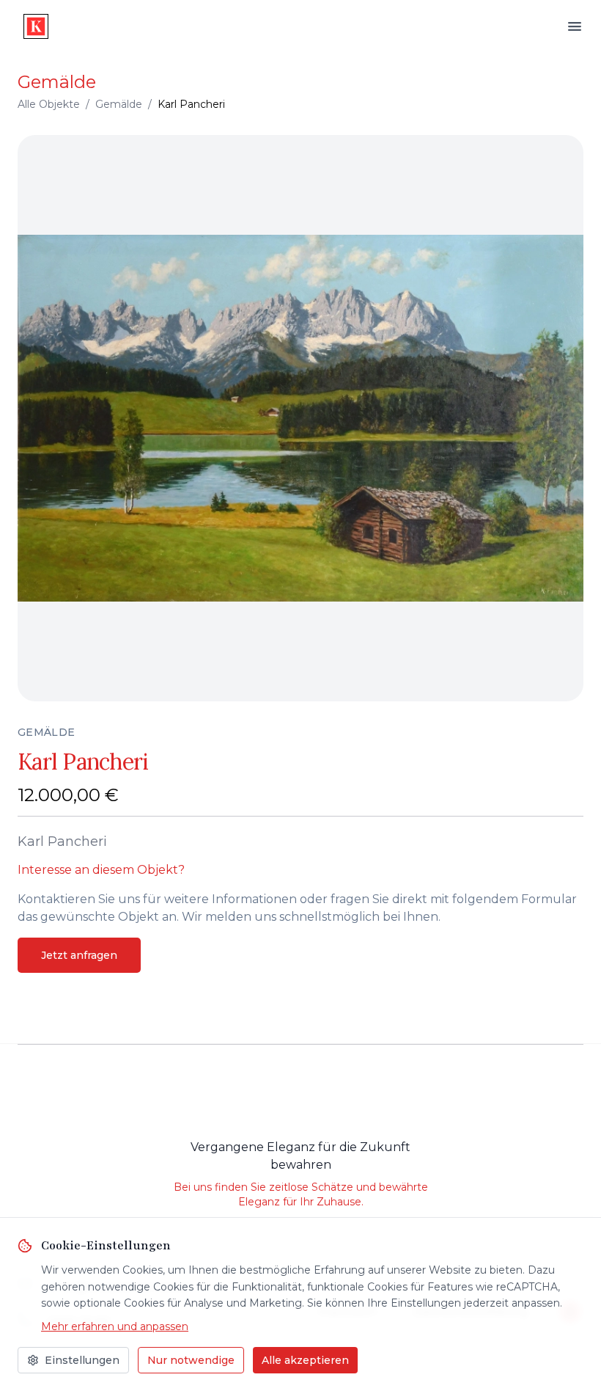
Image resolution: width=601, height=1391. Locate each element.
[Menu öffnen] (574, 26)
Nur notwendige (191, 1360)
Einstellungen (82, 1360)
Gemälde (118, 104)
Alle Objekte (49, 104)
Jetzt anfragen (79, 955)
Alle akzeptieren (305, 1360)
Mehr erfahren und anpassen (114, 1326)
